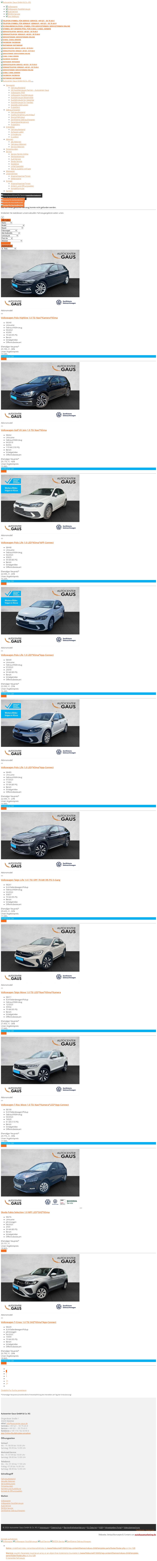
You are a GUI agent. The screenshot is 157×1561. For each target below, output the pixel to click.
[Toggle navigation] (32, 81)
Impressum (44, 1527)
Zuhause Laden (17, 132)
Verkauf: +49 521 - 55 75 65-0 (43, 23)
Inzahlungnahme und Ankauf (23, 114)
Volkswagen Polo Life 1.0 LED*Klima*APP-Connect (27, 542)
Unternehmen (12, 173)
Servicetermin (36, 195)
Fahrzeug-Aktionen (18, 144)
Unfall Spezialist (17, 166)
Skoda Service (16, 161)
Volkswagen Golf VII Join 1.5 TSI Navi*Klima (24, 430)
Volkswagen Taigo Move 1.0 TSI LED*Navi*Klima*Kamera (31, 992)
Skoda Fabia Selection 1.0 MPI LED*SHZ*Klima (25, 1212)
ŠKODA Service (7, 1508)
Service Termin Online (19, 154)
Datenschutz (56, 1527)
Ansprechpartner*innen (21, 176)
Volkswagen (6, 1500)
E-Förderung (16, 134)
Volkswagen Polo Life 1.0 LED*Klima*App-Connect (27, 654)
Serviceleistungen (8, 1483)
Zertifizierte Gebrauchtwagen (23, 119)
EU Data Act (92, 1527)
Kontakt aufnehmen (9, 1539)
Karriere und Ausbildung (11, 1488)
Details (4, 359)
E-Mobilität (10, 127)
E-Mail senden (44, 29)
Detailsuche (6, 243)
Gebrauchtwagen (13, 109)
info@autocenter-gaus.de (17, 1423)
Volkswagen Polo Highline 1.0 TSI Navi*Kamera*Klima (29, 317)
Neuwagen (10, 85)
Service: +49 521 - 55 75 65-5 (42, 21)
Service (9, 151)
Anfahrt (21, 200)
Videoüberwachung (132, 1527)
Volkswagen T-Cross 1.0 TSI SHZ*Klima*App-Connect (28, 1322)
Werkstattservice (17, 156)
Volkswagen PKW (18, 92)
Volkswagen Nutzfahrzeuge (22, 95)
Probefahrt (15, 107)
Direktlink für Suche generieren (13, 1390)
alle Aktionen (16, 141)
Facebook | (140, 1530)
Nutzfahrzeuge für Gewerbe (22, 100)
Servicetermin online (59, 26)
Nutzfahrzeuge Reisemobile (22, 97)
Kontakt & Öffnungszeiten (11, 1491)
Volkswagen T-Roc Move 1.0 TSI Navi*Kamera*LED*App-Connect (35, 1104)
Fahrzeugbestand (18, 87)
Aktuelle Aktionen (8, 1481)
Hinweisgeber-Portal (113, 1527)
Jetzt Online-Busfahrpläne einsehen (16, 1433)
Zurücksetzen (7, 246)
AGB (101, 1527)
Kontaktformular (17, 188)
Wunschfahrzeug (18, 117)
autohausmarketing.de (145, 1534)
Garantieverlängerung (20, 122)
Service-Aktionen (17, 146)
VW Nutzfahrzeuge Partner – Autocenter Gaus (30, 90)
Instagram (17, 45)
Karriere (9, 191)
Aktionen (9, 139)
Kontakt (9, 181)
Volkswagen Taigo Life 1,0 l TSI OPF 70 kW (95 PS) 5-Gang (30, 879)
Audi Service (16, 159)
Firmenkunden (12, 149)
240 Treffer (6, 220)
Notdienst (15, 164)
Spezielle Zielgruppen (19, 105)
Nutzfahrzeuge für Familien (22, 102)
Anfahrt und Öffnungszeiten (22, 186)
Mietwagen (10, 171)
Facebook (16, 42)
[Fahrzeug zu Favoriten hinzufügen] (2, 313)
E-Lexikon (15, 137)
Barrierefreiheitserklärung (74, 1527)
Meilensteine (16, 178)
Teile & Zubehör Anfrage (21, 168)
